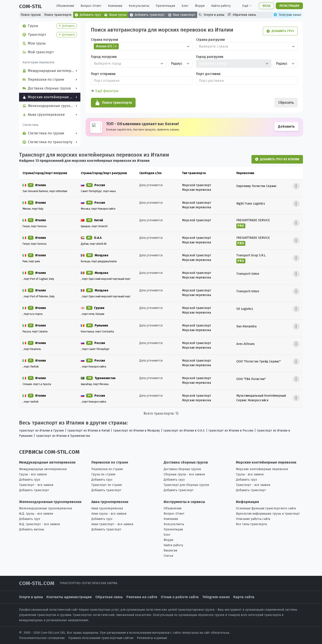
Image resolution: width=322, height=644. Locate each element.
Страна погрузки (104, 39)
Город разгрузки (209, 57)
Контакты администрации (69, 597)
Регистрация (289, 6)
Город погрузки (104, 57)
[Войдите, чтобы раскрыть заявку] (296, 186)
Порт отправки (103, 74)
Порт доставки (208, 74)
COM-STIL (30, 6)
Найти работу (221, 6)
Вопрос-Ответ (91, 6)
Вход (266, 6)
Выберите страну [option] (213, 46)
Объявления (65, 6)
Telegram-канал (216, 597)
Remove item (115, 46)
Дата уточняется (151, 185)
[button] (105, 91)
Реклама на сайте (141, 597)
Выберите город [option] (107, 63)
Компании (115, 6)
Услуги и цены (31, 597)
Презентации (165, 6)
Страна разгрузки (210, 39)
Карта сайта (243, 597)
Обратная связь (109, 597)
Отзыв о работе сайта (180, 597)
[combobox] (142, 46)
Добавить (286, 126)
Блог (185, 6)
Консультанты (139, 6)
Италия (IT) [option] (103, 46)
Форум (200, 6)
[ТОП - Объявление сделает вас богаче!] (194, 127)
